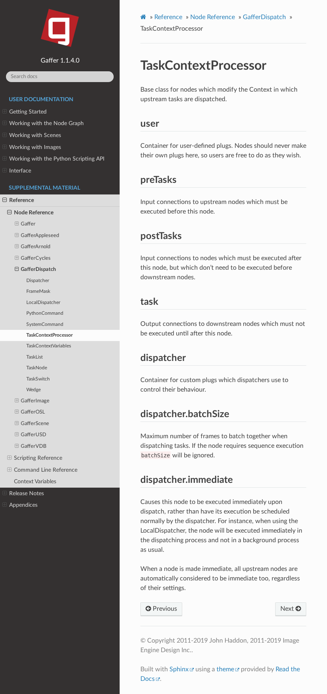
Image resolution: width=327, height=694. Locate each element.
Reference (21, 200)
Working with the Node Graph (46, 123)
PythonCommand (44, 313)
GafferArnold (35, 246)
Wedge (33, 390)
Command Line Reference (45, 470)
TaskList (34, 357)
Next (287, 609)
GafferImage (35, 401)
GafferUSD (33, 434)
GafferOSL (33, 412)
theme (225, 669)
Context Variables (35, 481)
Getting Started (28, 112)
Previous (164, 609)
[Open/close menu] (4, 112)
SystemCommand (44, 324)
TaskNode (36, 368)
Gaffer (28, 224)
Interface (20, 171)
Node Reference (33, 213)
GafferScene (35, 423)
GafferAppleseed (40, 235)
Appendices (23, 505)
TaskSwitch (38, 379)
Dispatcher (37, 280)
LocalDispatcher (43, 302)
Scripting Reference (38, 458)
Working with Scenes (35, 135)
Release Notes (26, 493)
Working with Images (35, 147)
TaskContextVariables (48, 346)
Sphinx (179, 669)
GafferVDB (33, 446)
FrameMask (38, 291)
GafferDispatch (38, 269)
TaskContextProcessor (49, 335)
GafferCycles (36, 258)
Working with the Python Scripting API (56, 159)
